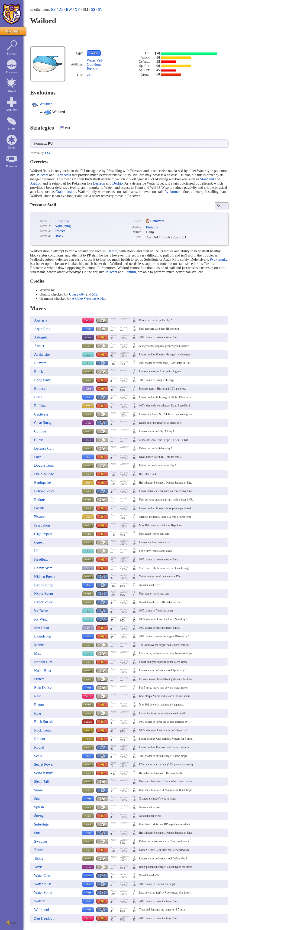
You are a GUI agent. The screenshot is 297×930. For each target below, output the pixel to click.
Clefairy (112, 251)
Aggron (36, 183)
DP (60, 9)
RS (53, 9)
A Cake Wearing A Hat (89, 298)
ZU (89, 75)
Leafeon (99, 183)
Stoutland (207, 179)
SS (93, 9)
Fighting (88, 722)
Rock (88, 730)
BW (69, 9)
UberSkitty (77, 294)
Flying (88, 388)
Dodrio (117, 183)
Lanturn (130, 272)
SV (100, 9)
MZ (95, 294)
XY (77, 9)
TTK (47, 153)
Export (221, 206)
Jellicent (42, 175)
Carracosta (63, 175)
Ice (88, 354)
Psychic (88, 320)
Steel (88, 568)
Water (94, 53)
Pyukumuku (173, 192)
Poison (88, 423)
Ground (88, 405)
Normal (88, 346)
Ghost (88, 337)
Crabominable (65, 192)
